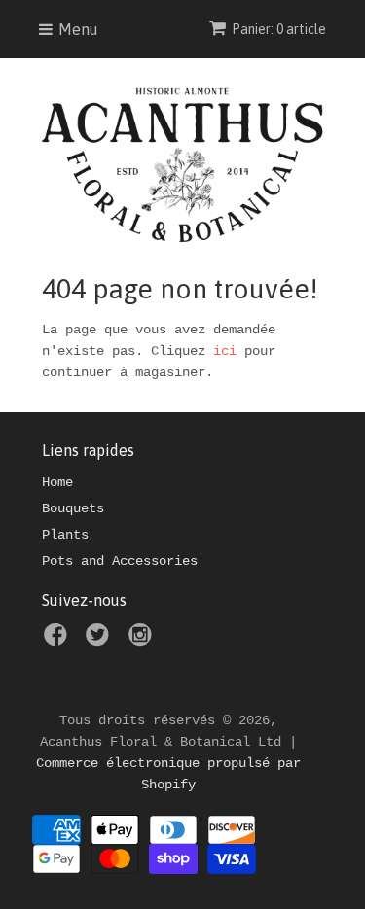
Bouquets (73, 508)
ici (225, 351)
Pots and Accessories (120, 561)
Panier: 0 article (279, 29)
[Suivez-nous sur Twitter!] (100, 640)
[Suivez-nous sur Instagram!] (143, 640)
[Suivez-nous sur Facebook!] (58, 640)
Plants (65, 534)
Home (57, 482)
